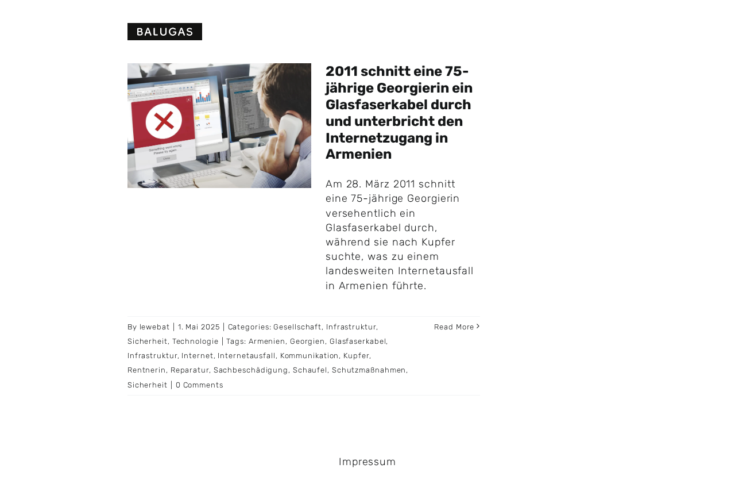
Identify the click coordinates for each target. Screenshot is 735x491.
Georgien (307, 341)
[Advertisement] (622, 143)
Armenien (267, 341)
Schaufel (310, 370)
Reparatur (190, 370)
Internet (197, 355)
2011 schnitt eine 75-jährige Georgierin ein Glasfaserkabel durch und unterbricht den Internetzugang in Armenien (399, 112)
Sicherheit (147, 341)
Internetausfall (247, 355)
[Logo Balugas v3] (164, 28)
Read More (454, 327)
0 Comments (199, 385)
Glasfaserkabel (358, 341)
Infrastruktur (351, 327)
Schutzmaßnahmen (369, 370)
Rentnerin (146, 370)
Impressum (367, 461)
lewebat (155, 327)
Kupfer (356, 355)
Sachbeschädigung (251, 370)
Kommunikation (309, 355)
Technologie (195, 341)
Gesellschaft (297, 327)
